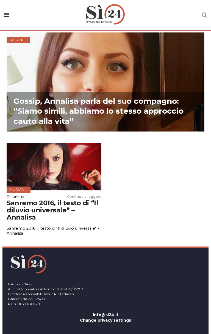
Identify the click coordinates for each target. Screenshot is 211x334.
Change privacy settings (105, 320)
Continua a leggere (84, 197)
